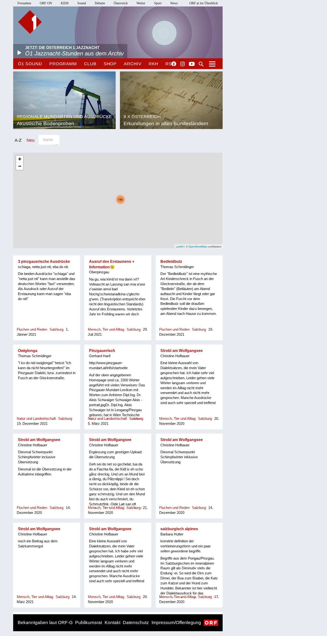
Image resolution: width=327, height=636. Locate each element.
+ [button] (19, 159)
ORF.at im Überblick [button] (203, 3)
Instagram (182, 64)
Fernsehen (24, 3)
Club (90, 63)
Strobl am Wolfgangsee (181, 351)
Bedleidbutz (171, 261)
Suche (201, 64)
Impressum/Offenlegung (176, 622)
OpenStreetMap (197, 246)
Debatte (100, 3)
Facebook (173, 63)
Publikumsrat (88, 622)
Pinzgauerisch (102, 351)
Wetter (140, 3)
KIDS (65, 3)
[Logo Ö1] (30, 22)
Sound (81, 3)
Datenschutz (136, 622)
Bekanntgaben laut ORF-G (45, 622)
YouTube (192, 64)
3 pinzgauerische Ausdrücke (44, 261)
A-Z (18, 140)
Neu (30, 140)
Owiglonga (27, 351)
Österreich (121, 3)
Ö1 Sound (30, 63)
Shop (110, 63)
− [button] (19, 166)
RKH (153, 63)
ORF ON (46, 3)
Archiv (132, 63)
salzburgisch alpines (179, 529)
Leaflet (180, 246)
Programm (63, 63)
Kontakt (112, 622)
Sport (158, 3)
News (174, 3)
